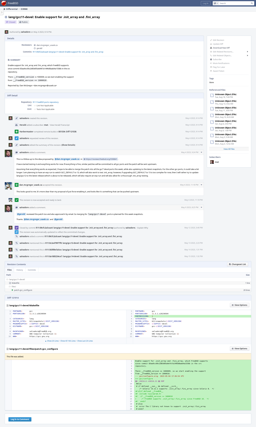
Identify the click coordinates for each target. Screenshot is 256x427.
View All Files (229, 149)
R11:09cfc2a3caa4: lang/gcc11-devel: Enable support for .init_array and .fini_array (68, 51)
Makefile (15, 283)
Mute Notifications (221, 63)
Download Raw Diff (221, 47)
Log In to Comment (20, 419)
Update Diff (218, 44)
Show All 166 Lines (68, 341)
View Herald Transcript (60, 125)
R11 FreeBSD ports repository (46, 102)
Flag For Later (219, 67)
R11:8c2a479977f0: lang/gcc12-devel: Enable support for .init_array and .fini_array (83, 243)
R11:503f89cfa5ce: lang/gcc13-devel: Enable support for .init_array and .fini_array (83, 249)
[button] (205, 3)
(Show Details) (68, 145)
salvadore (25, 32)
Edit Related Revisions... (223, 51)
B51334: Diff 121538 (67, 131)
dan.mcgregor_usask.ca (47, 45)
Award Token (218, 71)
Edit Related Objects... (222, 55)
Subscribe (217, 59)
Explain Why (142, 227)
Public (25, 22)
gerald (39, 48)
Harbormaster (26, 131)
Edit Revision (218, 40)
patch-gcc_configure (23, 290)
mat (217, 162)
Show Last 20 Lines (85, 341)
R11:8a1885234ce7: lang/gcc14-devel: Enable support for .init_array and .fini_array (84, 256)
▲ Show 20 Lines (52, 341)
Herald (23, 125)
